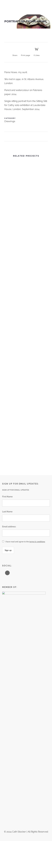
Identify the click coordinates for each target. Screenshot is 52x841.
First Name (7, 496)
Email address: (9, 526)
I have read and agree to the (25, 542)
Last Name (7, 511)
